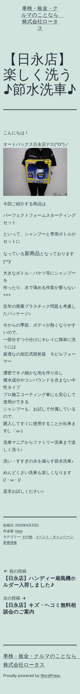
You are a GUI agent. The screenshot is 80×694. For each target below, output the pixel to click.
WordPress (50, 675)
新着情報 (10, 542)
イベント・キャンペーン (54, 537)
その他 (27, 537)
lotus (18, 531)
